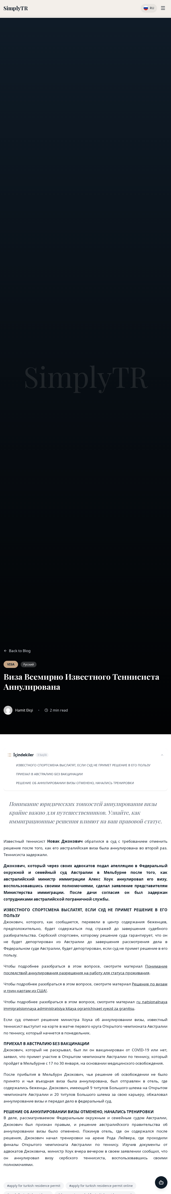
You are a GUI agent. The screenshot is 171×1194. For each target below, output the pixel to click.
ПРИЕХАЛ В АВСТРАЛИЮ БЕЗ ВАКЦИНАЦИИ (49, 774)
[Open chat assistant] (161, 1182)
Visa (10, 664)
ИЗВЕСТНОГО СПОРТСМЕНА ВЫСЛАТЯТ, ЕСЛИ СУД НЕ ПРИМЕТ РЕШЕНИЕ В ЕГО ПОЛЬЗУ (83, 765)
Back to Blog (20, 650)
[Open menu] (163, 8)
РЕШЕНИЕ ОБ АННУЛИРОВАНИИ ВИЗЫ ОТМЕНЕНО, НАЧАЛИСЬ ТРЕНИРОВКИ (75, 783)
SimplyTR (16, 8)
